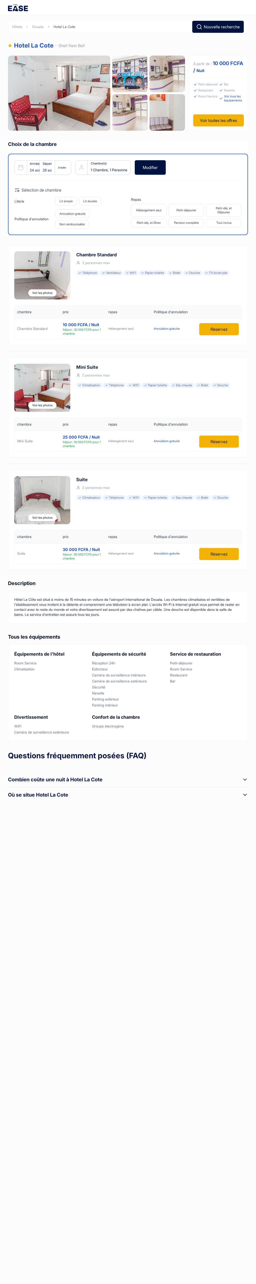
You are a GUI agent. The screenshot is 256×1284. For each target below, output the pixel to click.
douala (38, 27)
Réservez (219, 329)
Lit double (90, 201)
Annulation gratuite (73, 214)
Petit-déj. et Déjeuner (224, 210)
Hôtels (17, 27)
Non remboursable (72, 224)
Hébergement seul (149, 210)
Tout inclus (224, 223)
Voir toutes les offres (218, 120)
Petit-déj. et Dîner (149, 223)
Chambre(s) (99, 163)
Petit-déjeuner (186, 210)
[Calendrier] (41, 167)
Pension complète (186, 223)
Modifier (150, 167)
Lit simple (66, 201)
